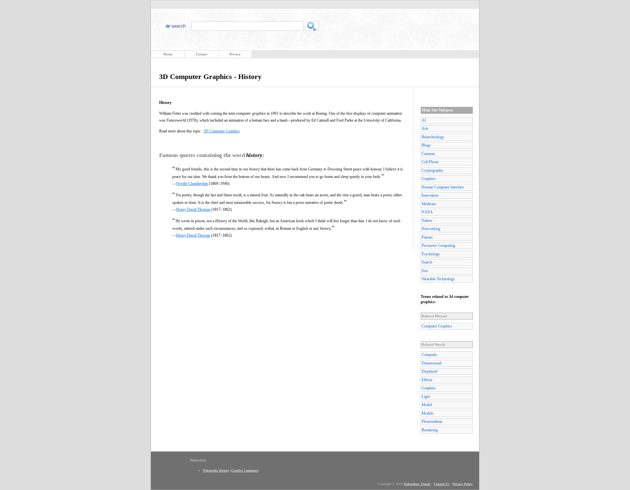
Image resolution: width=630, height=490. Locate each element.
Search (427, 262)
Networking (431, 228)
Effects (427, 380)
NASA (427, 212)
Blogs (426, 145)
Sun (425, 270)
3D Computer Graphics (221, 131)
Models (427, 413)
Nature (427, 220)
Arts (425, 128)
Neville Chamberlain (192, 183)
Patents (427, 237)
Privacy (235, 54)
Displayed (429, 371)
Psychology (431, 254)
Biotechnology (433, 137)
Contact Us (441, 484)
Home (168, 54)
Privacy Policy (462, 484)
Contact (201, 54)
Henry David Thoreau (193, 209)
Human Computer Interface (443, 187)
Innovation (430, 195)
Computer (429, 354)
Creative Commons (244, 470)
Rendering (430, 430)
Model (427, 404)
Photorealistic (432, 421)
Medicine (429, 204)
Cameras (428, 153)
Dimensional (431, 363)
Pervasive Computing (438, 245)
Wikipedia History (216, 470)
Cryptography (432, 170)
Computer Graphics (437, 326)
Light (426, 396)
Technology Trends (417, 484)
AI (424, 120)
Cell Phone (430, 162)
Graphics (429, 178)
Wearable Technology (438, 279)
